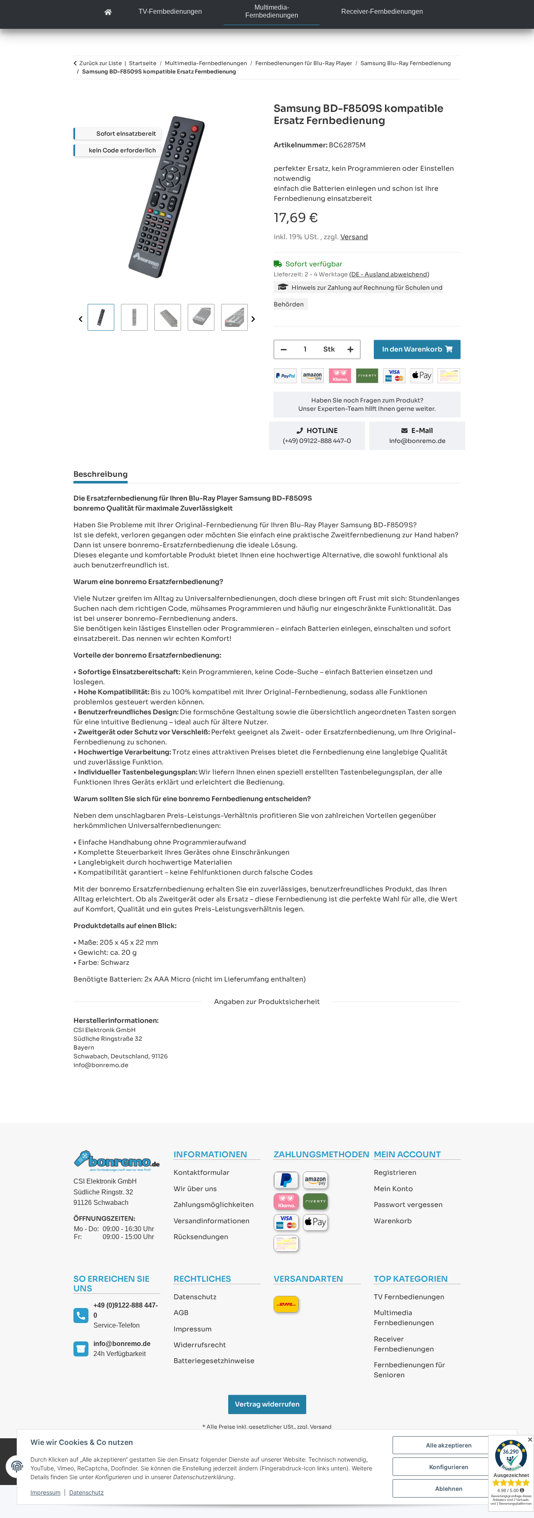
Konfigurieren (449, 1466)
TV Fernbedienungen (409, 1297)
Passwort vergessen (408, 1204)
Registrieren (395, 1172)
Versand (354, 237)
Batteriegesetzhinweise (214, 1360)
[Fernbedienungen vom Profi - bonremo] (108, 12)
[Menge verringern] (283, 349)
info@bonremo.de (417, 441)
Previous (80, 319)
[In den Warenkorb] (80, 98)
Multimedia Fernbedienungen (404, 1317)
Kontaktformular (201, 1172)
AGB (181, 1312)
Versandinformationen (211, 1221)
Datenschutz (195, 1297)
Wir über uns (195, 1188)
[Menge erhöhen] (350, 349)
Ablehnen (449, 1488)
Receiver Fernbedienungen (404, 1344)
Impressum (193, 1329)
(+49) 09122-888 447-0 (317, 441)
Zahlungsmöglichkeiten (214, 1204)
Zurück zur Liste (100, 63)
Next (253, 319)
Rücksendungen (201, 1236)
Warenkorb (393, 1221)
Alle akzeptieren (449, 1445)
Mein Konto (393, 1188)
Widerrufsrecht (200, 1345)
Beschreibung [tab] (100, 474)
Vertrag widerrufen (267, 1404)
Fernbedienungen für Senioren (409, 1370)
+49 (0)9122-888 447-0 (125, 1310)
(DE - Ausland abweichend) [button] (389, 274)
